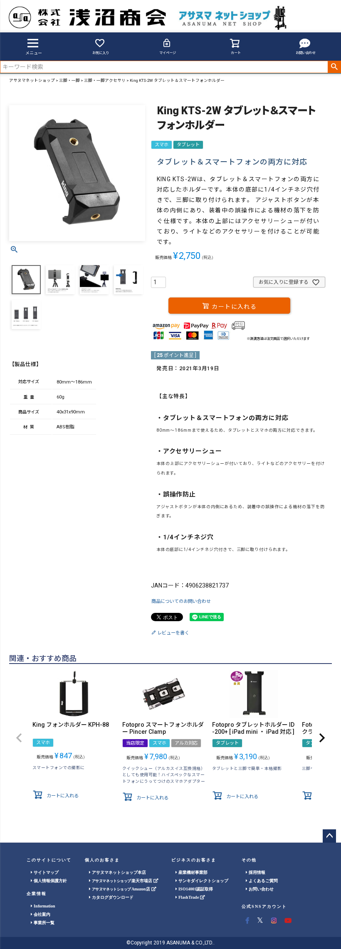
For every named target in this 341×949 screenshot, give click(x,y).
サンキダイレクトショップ (202, 880)
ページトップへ (329, 836)
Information (43, 906)
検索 (334, 67)
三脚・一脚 (69, 80)
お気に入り (100, 53)
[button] (19, 738)
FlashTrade (188, 897)
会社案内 (41, 914)
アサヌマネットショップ (32, 80)
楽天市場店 (123, 880)
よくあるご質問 (262, 880)
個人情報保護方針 (49, 880)
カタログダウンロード (112, 897)
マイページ (167, 53)
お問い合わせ (306, 53)
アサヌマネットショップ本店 (118, 872)
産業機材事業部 (192, 872)
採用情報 (256, 872)
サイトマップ (45, 872)
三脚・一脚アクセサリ (105, 80)
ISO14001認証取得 (195, 889)
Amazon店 (122, 889)
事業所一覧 (43, 922)
